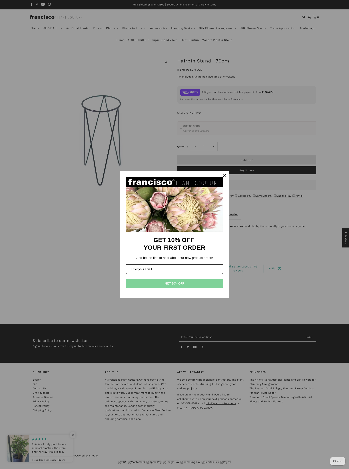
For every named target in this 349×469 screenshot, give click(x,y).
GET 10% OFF (174, 283)
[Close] (224, 175)
